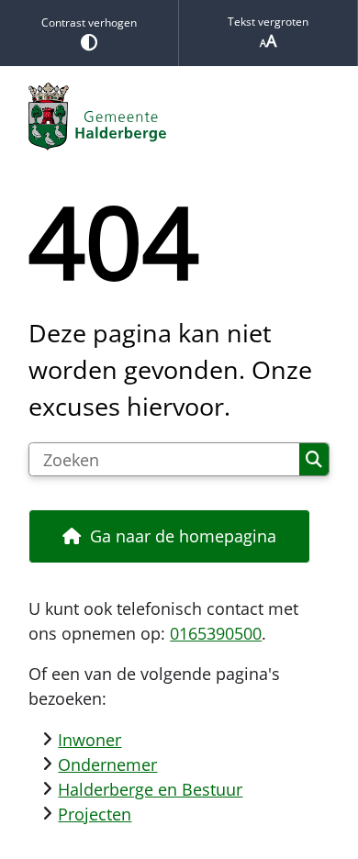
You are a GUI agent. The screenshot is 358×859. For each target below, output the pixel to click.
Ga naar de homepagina (183, 536)
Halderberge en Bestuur (150, 789)
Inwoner (89, 740)
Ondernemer (107, 764)
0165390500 (216, 633)
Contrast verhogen (89, 22)
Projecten (94, 814)
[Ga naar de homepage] (179, 116)
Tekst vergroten (268, 21)
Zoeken (314, 459)
